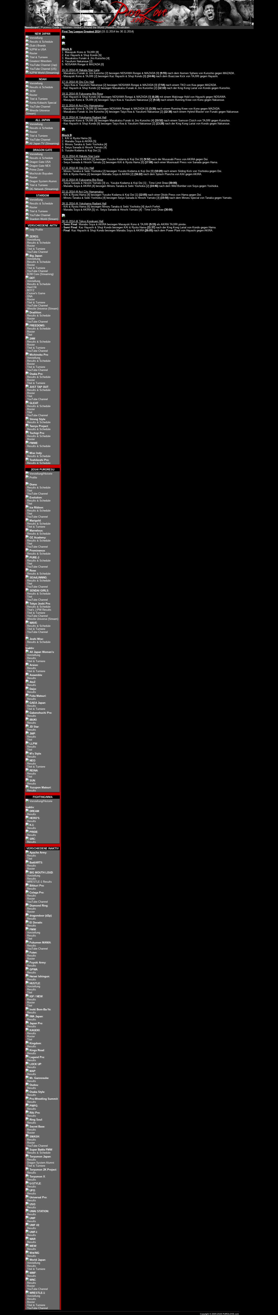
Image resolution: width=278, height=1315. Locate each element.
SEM (32, 91)
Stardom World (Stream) (44, 219)
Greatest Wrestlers (41, 61)
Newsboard (32, 27)
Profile (33, 477)
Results (31, 658)
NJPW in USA (38, 49)
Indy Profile (36, 229)
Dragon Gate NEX (40, 165)
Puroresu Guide (50, 27)
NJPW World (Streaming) (44, 72)
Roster (33, 53)
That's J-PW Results (39, 609)
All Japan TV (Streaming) (44, 143)
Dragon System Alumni (43, 181)
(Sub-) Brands (38, 45)
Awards (110, 27)
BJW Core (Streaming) (40, 274)
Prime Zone (36, 169)
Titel (29, 334)
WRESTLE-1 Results (39, 881)
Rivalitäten (123, 27)
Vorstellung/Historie (41, 473)
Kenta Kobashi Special (43, 102)
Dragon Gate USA (40, 161)
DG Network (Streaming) (44, 189)
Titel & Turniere (39, 57)
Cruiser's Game (36, 293)
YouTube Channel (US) (43, 68)
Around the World (94, 27)
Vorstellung (36, 37)
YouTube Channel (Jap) (43, 65)
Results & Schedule (41, 41)
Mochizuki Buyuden (41, 173)
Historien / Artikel (71, 27)
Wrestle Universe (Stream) (42, 308)
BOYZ (30, 290)
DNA (30, 296)
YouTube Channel (40, 106)
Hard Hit (32, 287)
